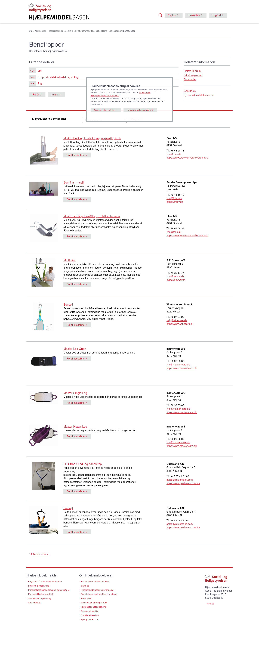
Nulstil (54, 94)
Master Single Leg (75, 393)
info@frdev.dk (174, 198)
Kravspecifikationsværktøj (40, 594)
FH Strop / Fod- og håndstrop (82, 464)
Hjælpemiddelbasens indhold (95, 581)
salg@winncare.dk (176, 320)
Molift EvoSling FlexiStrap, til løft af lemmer (91, 216)
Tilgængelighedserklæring (93, 606)
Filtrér (35, 94)
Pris (40, 83)
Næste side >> (41, 554)
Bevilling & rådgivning (38, 585)
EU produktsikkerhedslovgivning (58, 77)
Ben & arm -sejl (73, 182)
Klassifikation (54, 30)
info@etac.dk (173, 154)
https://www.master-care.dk (181, 368)
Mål (40, 71)
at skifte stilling (100, 30)
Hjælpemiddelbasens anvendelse (97, 589)
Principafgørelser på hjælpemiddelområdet (48, 589)
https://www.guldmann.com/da (183, 483)
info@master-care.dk (178, 364)
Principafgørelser (193, 75)
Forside (42, 30)
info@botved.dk (175, 276)
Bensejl (68, 304)
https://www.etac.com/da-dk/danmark (187, 157)
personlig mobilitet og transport (77, 30)
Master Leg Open (74, 348)
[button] (162, 15)
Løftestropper (115, 30)
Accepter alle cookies (104, 109)
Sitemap (85, 585)
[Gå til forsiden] (86, 17)
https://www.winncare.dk (179, 323)
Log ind (216, 15)
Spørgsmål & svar (89, 619)
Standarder (190, 79)
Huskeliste (194, 15)
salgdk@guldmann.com (179, 479)
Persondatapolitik (89, 610)
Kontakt (210, 603)
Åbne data (86, 598)
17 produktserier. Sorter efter (49, 118)
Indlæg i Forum (192, 71)
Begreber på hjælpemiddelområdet (45, 581)
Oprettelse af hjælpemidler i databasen (99, 594)
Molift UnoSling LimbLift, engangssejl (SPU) (92, 138)
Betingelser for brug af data (94, 602)
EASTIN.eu (190, 90)
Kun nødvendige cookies (139, 109)
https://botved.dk (175, 279)
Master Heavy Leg (75, 426)
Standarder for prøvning (39, 598)
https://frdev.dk (174, 201)
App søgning (34, 602)
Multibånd (69, 260)
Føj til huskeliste (76, 155)
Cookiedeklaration (90, 615)
